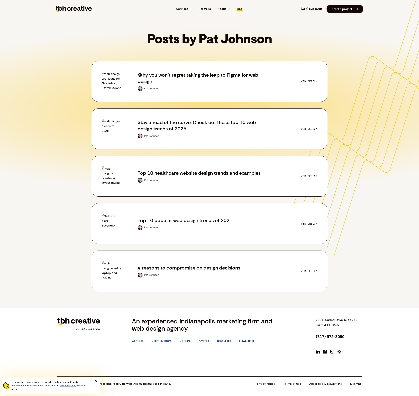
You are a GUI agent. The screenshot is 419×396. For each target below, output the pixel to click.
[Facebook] (325, 352)
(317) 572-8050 (311, 9)
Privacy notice (265, 384)
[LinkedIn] (318, 352)
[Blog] (339, 352)
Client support (161, 341)
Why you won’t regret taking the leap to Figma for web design (198, 78)
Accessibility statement (325, 384)
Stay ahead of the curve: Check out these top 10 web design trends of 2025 (197, 125)
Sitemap (356, 384)
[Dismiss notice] (95, 381)
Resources (224, 341)
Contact (137, 341)
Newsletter (246, 341)
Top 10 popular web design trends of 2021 (185, 220)
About (222, 9)
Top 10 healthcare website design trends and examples (199, 173)
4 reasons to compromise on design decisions (189, 268)
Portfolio (205, 9)
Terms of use (292, 384)
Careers (185, 341)
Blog (240, 9)
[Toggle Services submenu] (190, 9)
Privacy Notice (68, 385)
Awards (204, 341)
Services (182, 9)
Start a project (342, 9)
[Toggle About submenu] (228, 9)
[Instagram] (332, 352)
